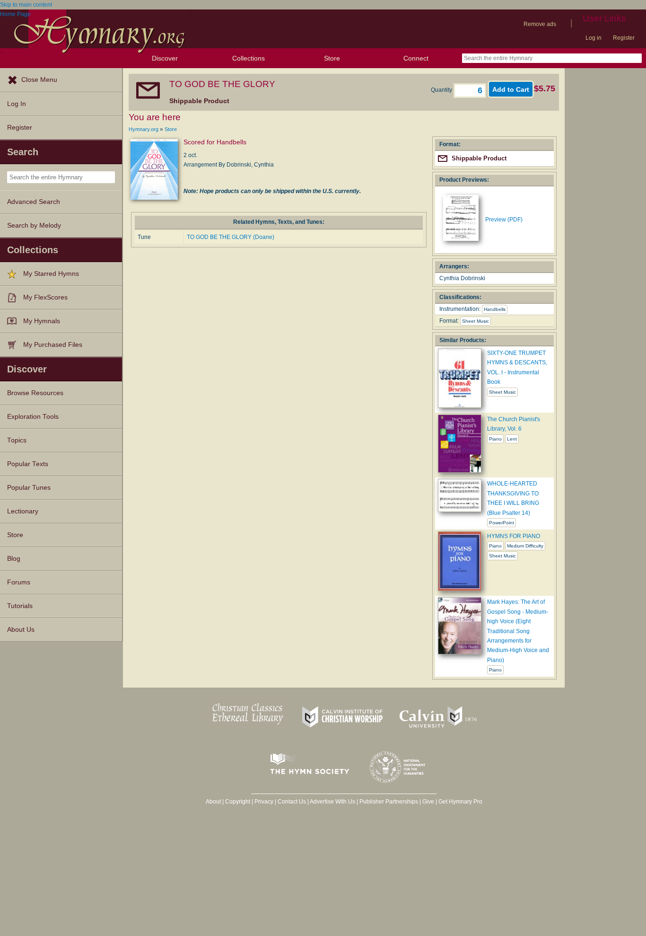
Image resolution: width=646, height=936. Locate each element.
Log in (593, 38)
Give (428, 801)
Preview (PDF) (504, 219)
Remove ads (540, 24)
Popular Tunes (29, 487)
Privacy (263, 801)
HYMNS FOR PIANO (513, 536)
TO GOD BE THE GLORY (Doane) (230, 237)
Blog (13, 558)
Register (624, 38)
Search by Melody (34, 225)
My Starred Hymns (51, 273)
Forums (18, 582)
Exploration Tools (33, 416)
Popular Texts (27, 464)
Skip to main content (26, 4)
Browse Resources (35, 393)
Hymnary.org (143, 129)
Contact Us (292, 801)
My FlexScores (45, 297)
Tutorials (20, 605)
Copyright (237, 801)
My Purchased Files (52, 344)
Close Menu (39, 79)
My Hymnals (41, 321)
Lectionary (22, 511)
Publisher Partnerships (388, 801)
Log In (16, 103)
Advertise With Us (332, 801)
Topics (16, 440)
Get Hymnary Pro (460, 801)
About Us (21, 629)
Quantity (442, 90)
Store (332, 58)
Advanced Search (33, 201)
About (213, 801)
